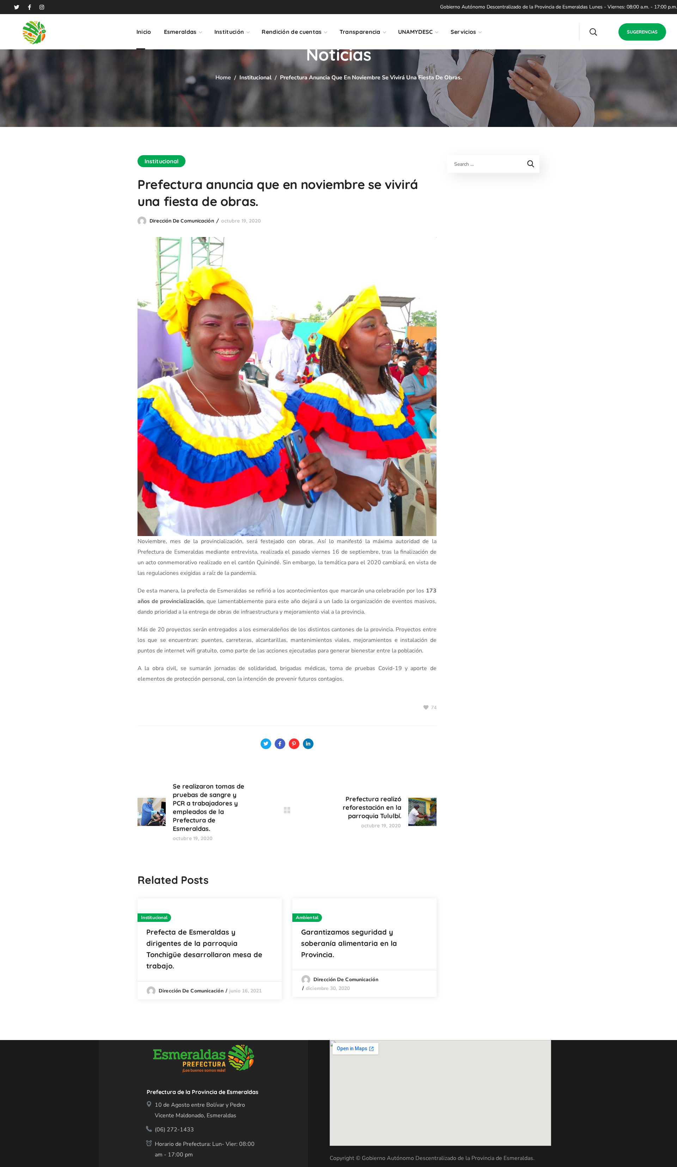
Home (223, 77)
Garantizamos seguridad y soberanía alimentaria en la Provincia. (349, 943)
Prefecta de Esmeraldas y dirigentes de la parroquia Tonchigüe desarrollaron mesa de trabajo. (204, 949)
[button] (593, 31)
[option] (209, 948)
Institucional (255, 77)
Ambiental (307, 917)
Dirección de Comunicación (182, 221)
